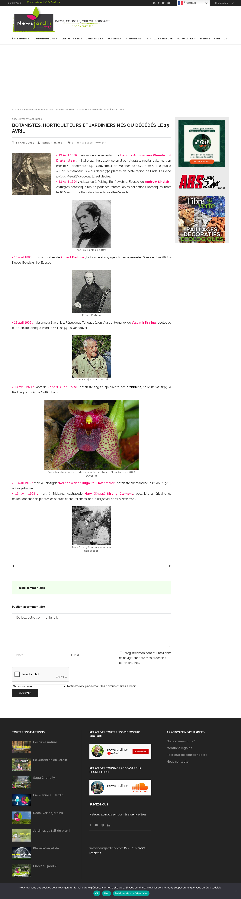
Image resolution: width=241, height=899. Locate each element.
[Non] (236, 891)
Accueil (17, 110)
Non (106, 893)
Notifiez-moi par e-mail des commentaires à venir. (101, 686)
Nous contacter (178, 761)
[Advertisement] (120, 73)
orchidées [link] (134, 387)
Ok (97, 893)
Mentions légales (179, 748)
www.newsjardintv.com (106, 848)
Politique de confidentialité (187, 755)
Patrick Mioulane (51, 142)
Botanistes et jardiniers (38, 110)
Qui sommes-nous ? (181, 741)
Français (189, 2)
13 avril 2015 (25, 142)
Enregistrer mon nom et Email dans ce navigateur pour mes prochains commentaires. (145, 658)
